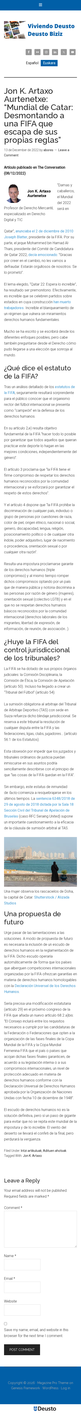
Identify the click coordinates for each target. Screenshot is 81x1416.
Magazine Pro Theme (52, 1383)
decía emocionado (42, 255)
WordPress (50, 1388)
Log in (65, 1388)
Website (10, 1301)
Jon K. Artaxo (32, 1155)
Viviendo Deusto (40, 30)
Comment (13, 1208)
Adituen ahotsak (54, 1151)
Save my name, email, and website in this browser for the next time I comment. (36, 1333)
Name (10, 1256)
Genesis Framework (25, 1388)
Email (9, 1278)
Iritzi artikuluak (31, 1151)
